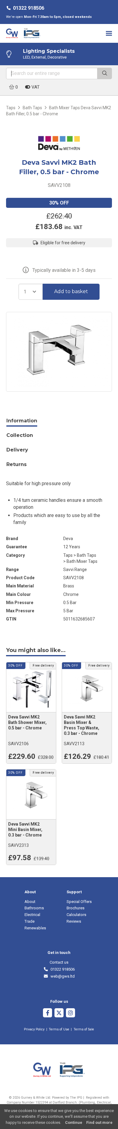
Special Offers (79, 901)
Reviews (74, 921)
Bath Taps (32, 107)
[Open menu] (109, 33)
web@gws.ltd (61, 976)
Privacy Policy (34, 1029)
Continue (73, 1122)
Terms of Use (59, 1029)
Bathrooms (34, 908)
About (30, 901)
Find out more (99, 1122)
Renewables (35, 928)
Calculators (76, 914)
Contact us (59, 962)
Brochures (75, 908)
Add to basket (71, 291)
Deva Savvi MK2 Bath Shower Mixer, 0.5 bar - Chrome (27, 722)
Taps (10, 107)
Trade (29, 921)
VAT (35, 87)
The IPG (76, 1098)
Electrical (32, 914)
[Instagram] (70, 1013)
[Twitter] (59, 1013)
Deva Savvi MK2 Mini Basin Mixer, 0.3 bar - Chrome (25, 829)
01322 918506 (28, 8)
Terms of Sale (84, 1029)
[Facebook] (47, 1013)
